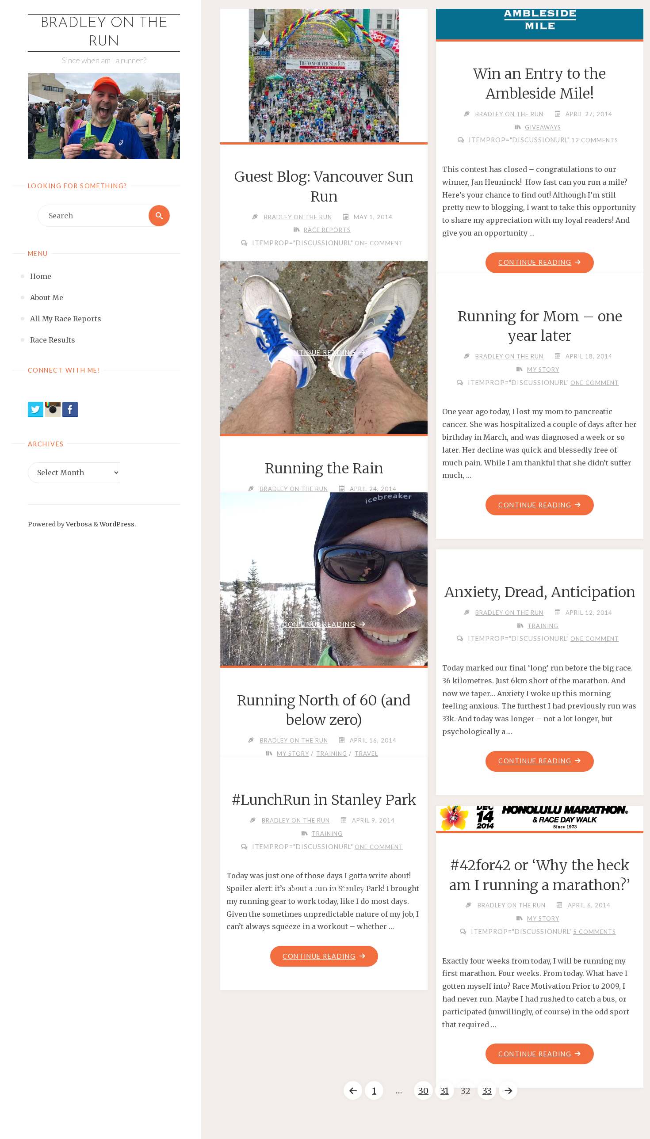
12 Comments (594, 140)
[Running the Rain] (324, 370)
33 (487, 1091)
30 (423, 1091)
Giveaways (543, 127)
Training (331, 753)
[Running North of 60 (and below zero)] (324, 595)
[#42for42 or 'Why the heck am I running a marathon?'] (539, 816)
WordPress (116, 524)
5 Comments (594, 931)
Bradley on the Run (104, 32)
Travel (366, 753)
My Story (543, 369)
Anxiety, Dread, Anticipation (539, 592)
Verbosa (78, 524)
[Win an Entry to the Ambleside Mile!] (539, 22)
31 (444, 1091)
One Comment (379, 243)
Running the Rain (324, 468)
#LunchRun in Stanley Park (324, 800)
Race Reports (327, 229)
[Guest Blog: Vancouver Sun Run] (324, 73)
